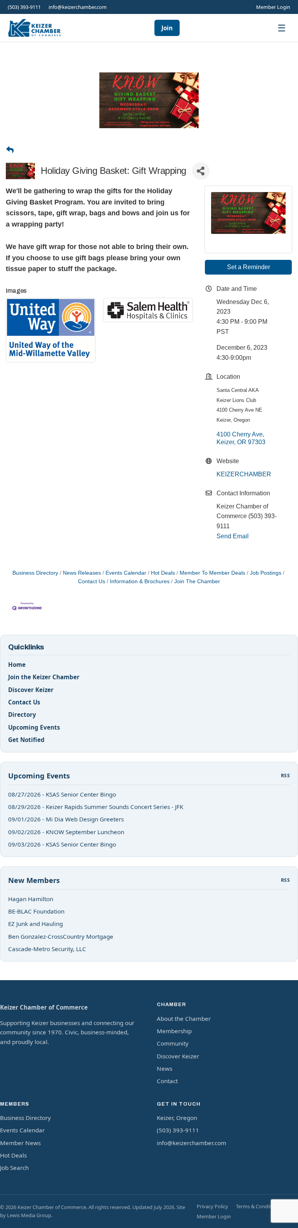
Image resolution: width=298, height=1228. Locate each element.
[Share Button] (201, 171)
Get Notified (26, 740)
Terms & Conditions (258, 1206)
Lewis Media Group (29, 1215)
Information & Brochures (140, 581)
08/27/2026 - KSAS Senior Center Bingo (62, 794)
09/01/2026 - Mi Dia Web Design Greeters (66, 819)
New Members (34, 880)
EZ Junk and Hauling (35, 923)
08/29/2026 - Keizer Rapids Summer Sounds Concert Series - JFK (95, 807)
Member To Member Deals (212, 573)
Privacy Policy (212, 1206)
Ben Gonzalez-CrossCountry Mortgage (60, 936)
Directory (22, 714)
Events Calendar (126, 573)
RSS (285, 775)
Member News (20, 1143)
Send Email (233, 536)
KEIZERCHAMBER (244, 474)
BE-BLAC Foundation (36, 911)
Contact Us (24, 702)
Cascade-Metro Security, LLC (47, 949)
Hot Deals (163, 573)
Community (173, 1043)
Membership (174, 1031)
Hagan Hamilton (30, 899)
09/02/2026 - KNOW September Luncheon (66, 832)
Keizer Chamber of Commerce (44, 1007)
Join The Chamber (197, 581)
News (164, 1068)
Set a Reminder (248, 267)
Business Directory (35, 573)
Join (167, 28)
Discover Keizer (31, 690)
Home (17, 664)
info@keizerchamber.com (78, 6)
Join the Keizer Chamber (44, 677)
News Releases (82, 573)
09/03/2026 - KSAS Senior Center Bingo (62, 844)
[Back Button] (10, 150)
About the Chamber (184, 1018)
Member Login (273, 6)
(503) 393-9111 (24, 6)
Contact (167, 1081)
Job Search (14, 1167)
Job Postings (265, 573)
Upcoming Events (34, 727)
